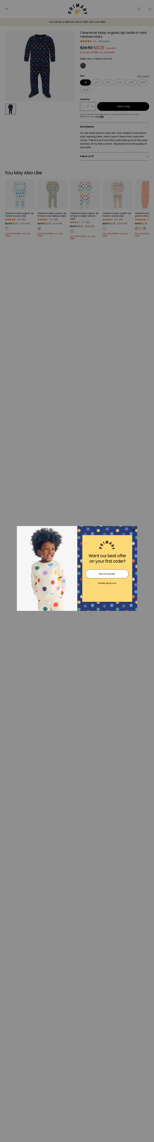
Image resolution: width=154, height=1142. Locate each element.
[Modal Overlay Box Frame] (77, 571)
